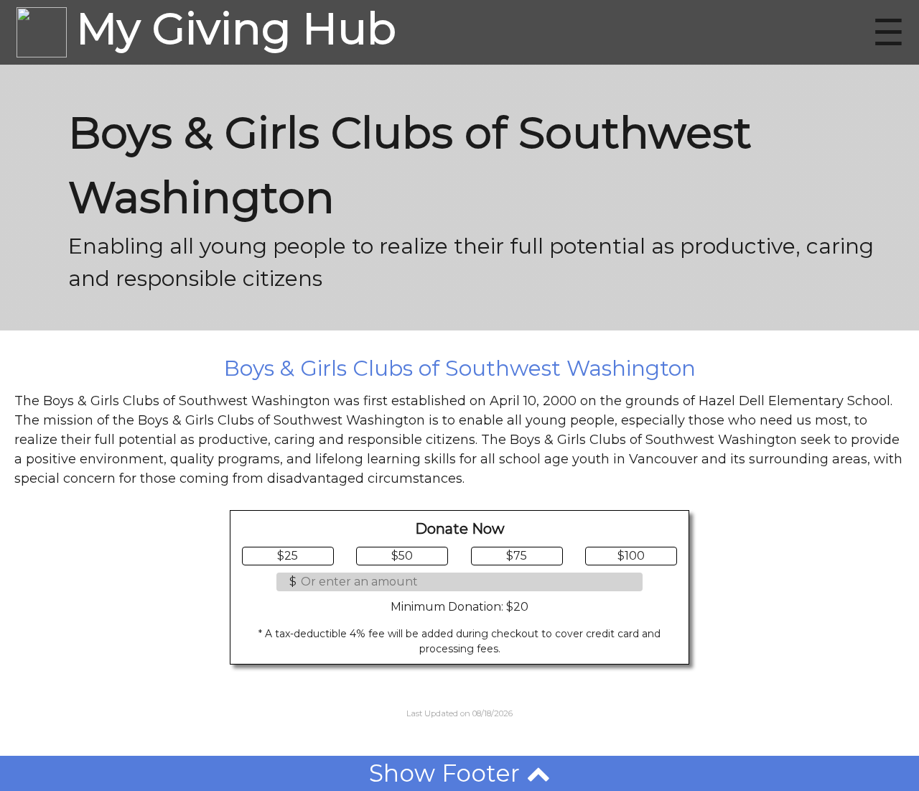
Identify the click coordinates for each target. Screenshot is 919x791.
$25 (287, 556)
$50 (402, 556)
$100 (631, 556)
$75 (516, 556)
